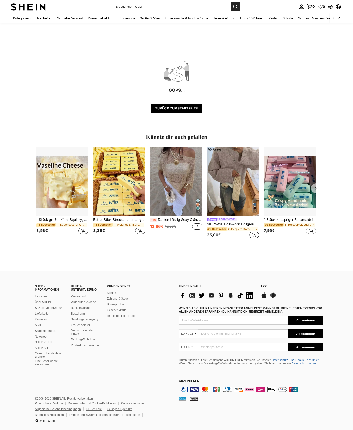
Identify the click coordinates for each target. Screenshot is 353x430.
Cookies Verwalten (133, 403)
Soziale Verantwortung (49, 307)
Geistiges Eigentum (119, 409)
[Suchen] (235, 6)
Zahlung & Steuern (119, 298)
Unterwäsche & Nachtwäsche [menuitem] (186, 18)
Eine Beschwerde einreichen (46, 362)
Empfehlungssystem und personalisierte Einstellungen (104, 415)
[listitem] (62, 193)
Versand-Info (79, 296)
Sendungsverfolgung (84, 319)
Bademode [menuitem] (127, 18)
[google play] (273, 297)
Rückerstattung (81, 307)
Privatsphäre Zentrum (49, 403)
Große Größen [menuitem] (150, 18)
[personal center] (301, 7)
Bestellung (78, 313)
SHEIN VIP (42, 348)
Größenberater (80, 325)
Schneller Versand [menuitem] (70, 18)
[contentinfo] (251, 389)
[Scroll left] (333, 18)
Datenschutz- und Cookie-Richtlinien (296, 360)
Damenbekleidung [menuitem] (101, 18)
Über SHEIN (43, 302)
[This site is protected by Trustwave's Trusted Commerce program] (182, 398)
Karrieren (41, 319)
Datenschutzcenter (304, 363)
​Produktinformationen (85, 345)
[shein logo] (28, 6)
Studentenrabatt (45, 331)
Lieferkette (42, 313)
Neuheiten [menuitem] (44, 18)
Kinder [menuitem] (273, 18)
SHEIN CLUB (43, 342)
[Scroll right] (339, 18)
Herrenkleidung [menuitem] (224, 18)
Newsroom (42, 336)
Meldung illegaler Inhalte (82, 332)
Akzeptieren (189, 381)
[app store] (264, 297)
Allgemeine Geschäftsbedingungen (58, 409)
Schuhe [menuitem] (288, 18)
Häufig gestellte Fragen (122, 316)
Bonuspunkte (115, 304)
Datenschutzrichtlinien (49, 415)
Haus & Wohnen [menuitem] (252, 18)
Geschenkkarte (117, 310)
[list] (217, 295)
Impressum (42, 296)
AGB (38, 325)
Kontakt (112, 293)
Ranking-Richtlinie (83, 339)
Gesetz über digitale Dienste (48, 355)
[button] (330, 7)
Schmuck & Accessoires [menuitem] (314, 18)
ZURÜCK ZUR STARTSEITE (176, 108)
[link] (311, 6)
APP (264, 286)
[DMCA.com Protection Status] (194, 398)
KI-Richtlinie (94, 409)
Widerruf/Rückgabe (83, 302)
